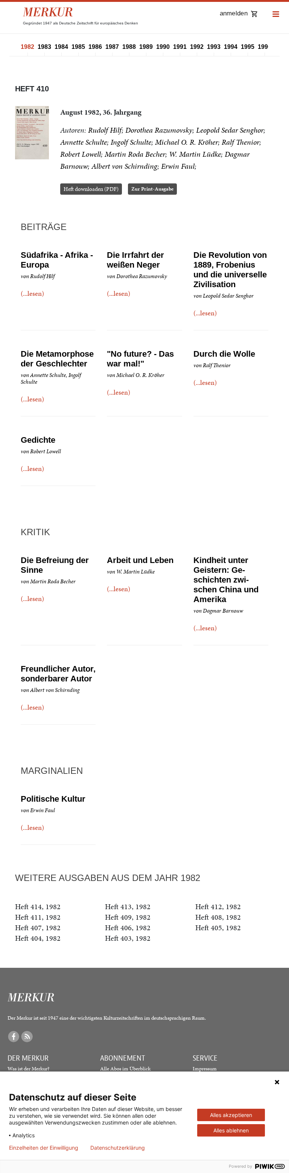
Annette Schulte (83, 142)
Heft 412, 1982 (218, 906)
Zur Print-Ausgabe (152, 188)
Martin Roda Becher (135, 154)
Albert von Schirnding (124, 166)
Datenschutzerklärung (117, 1148)
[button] (275, 14)
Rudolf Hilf (105, 130)
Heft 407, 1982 (38, 927)
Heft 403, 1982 (128, 938)
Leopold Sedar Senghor (229, 130)
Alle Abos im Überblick (125, 1068)
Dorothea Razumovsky (158, 130)
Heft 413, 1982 (128, 906)
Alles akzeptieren (231, 1115)
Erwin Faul (178, 166)
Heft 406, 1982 (128, 927)
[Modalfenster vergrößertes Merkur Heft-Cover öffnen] (32, 132)
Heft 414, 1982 (38, 906)
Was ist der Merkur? (28, 1068)
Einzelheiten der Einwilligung (43, 1148)
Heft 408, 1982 (218, 917)
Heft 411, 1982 (38, 917)
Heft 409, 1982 (128, 917)
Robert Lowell (80, 154)
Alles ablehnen (231, 1130)
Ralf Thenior (240, 142)
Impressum (205, 1068)
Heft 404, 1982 (38, 938)
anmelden (234, 13)
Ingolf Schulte (131, 142)
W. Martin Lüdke (195, 154)
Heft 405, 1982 (218, 927)
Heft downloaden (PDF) (91, 189)
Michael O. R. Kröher (186, 142)
